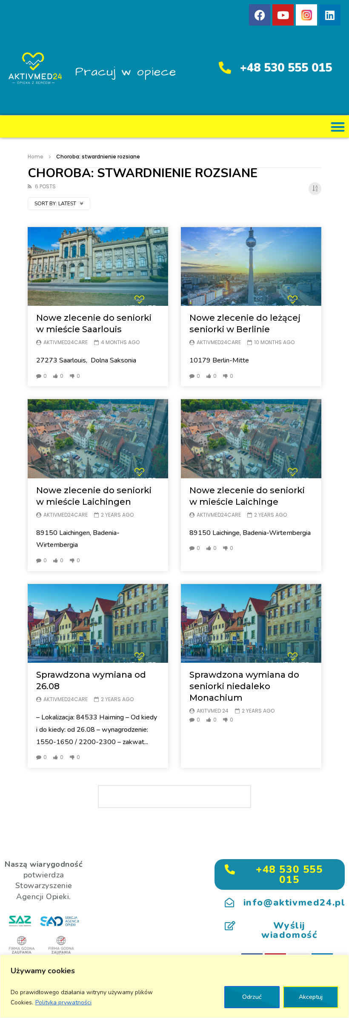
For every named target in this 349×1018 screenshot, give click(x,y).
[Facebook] (259, 15)
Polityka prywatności (63, 1002)
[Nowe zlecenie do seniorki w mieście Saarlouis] (98, 266)
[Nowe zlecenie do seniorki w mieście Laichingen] (98, 438)
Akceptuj (311, 997)
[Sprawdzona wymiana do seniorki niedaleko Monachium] (251, 623)
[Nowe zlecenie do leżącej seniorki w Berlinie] (251, 266)
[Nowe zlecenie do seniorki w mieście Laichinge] (251, 438)
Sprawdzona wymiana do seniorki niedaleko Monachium (244, 686)
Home (35, 156)
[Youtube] (283, 15)
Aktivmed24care (65, 342)
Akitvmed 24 (213, 710)
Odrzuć (252, 997)
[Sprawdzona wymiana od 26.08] (98, 623)
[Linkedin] (329, 15)
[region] (174, 986)
